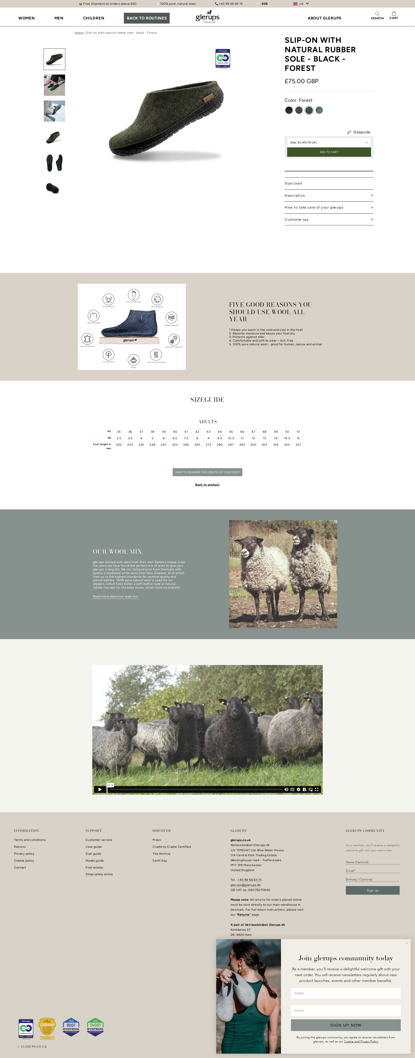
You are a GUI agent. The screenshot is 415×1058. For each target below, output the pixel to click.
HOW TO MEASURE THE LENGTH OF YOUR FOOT (207, 472)
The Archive (162, 854)
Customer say (297, 219)
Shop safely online (99, 874)
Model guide (95, 860)
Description (295, 195)
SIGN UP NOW (346, 1025)
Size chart (294, 183)
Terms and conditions (30, 840)
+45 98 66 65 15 (250, 880)
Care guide (94, 847)
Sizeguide (361, 132)
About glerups (325, 18)
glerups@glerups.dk (246, 885)
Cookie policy (24, 860)
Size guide (93, 854)
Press (157, 840)
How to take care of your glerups (314, 207)
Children (93, 18)
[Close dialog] (407, 943)
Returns (20, 847)
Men (59, 18)
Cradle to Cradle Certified (172, 847)
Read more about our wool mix (115, 596)
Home (79, 33)
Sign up (373, 890)
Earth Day (160, 860)
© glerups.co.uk (32, 1046)
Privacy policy (24, 854)
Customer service (99, 840)
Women (26, 18)
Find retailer (95, 867)
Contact (20, 867)
